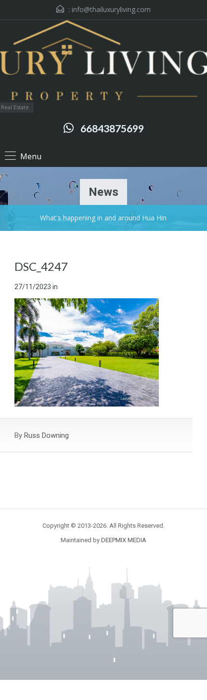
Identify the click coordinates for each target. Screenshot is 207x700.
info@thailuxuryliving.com (111, 9)
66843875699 (112, 128)
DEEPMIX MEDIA (123, 540)
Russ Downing (46, 435)
